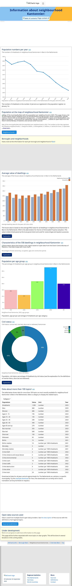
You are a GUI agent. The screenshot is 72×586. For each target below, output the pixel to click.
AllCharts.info (12, 543)
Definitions (54, 580)
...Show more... (6, 128)
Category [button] (6, 399)
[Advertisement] (36, 33)
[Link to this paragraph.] (29, 49)
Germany (30, 580)
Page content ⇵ (43, 18)
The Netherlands (32, 578)
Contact (53, 582)
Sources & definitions (10, 524)
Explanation (7, 236)
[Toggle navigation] (43, 3)
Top (63, 543)
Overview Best (55, 543)
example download (22, 478)
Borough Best (23, 543)
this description (46, 518)
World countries (32, 582)
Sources (53, 578)
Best (53, 142)
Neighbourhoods (8, 132)
